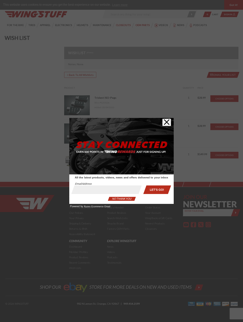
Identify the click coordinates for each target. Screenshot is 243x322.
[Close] (166, 122)
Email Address (83, 183)
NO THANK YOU (122, 198)
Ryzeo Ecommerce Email (97, 206)
